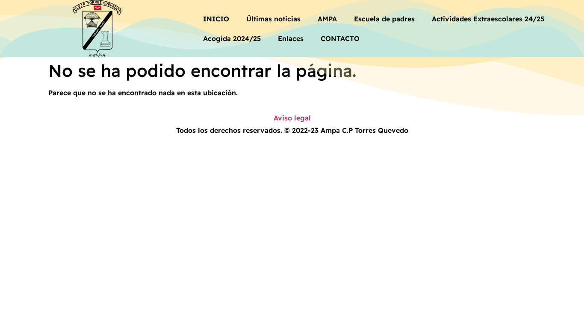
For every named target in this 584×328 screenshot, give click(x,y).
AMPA (327, 19)
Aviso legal (292, 118)
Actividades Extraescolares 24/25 (488, 19)
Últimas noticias (273, 19)
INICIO (216, 19)
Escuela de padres (384, 19)
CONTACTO (340, 38)
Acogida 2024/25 (232, 38)
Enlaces (291, 38)
